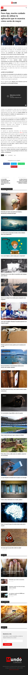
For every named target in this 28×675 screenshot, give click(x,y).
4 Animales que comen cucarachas (16, 579)
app (14, 155)
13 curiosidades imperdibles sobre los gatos (12, 413)
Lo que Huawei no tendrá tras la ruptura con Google (14, 477)
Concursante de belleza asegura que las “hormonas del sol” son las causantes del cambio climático (14, 615)
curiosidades (10, 155)
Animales (4, 395)
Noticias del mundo (6, 194)
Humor (4, 260)
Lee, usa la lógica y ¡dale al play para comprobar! (13, 255)
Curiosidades (3, 10)
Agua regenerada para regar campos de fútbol (12, 435)
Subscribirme (7, 644)
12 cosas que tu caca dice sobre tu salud (11, 547)
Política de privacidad (14, 669)
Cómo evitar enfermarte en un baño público (11, 499)
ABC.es (21, 132)
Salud (4, 482)
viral (6, 155)
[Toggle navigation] (2, 8)
